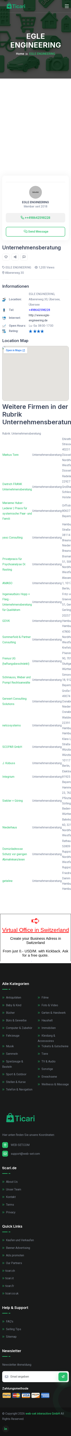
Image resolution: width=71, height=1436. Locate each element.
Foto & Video (49, 1005)
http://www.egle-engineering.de (39, 317)
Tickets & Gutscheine (54, 1046)
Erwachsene (49, 1076)
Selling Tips (13, 1329)
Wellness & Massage (55, 1084)
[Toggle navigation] (67, 6)
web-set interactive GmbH (42, 1413)
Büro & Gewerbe (16, 1020)
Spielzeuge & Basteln (12, 1064)
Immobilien (48, 1028)
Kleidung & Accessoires (46, 1038)
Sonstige (47, 1069)
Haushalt (47, 1020)
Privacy (10, 1212)
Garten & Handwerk (53, 1012)
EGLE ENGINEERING (35, 202)
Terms (9, 1204)
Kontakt (10, 1197)
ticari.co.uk (12, 1293)
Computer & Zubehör (18, 1028)
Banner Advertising (17, 1248)
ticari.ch (10, 1270)
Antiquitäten (13, 997)
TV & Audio (48, 1061)
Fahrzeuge (12, 1035)
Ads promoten (14, 1255)
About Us (11, 1181)
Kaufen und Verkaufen (19, 1240)
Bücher (10, 1012)
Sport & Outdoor (15, 1074)
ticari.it (9, 1278)
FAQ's (9, 1321)
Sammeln (11, 1053)
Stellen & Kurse (15, 1082)
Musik (9, 1046)
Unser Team (13, 1189)
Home (20, 53)
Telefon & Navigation (18, 1089)
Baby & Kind (13, 1005)
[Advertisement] (35, 116)
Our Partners (13, 1263)
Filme (45, 997)
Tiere (44, 1053)
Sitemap (11, 1336)
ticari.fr (9, 1286)
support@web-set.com (25, 1153)
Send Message (37, 231)
